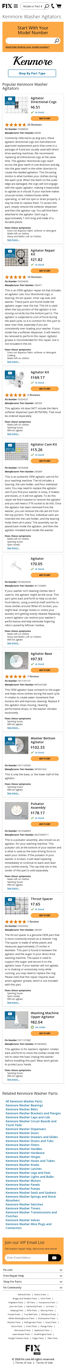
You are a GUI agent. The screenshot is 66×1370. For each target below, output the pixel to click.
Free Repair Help (13, 1275)
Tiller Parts (52, 1338)
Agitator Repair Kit (43, 252)
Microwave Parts (22, 1330)
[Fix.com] (7, 6)
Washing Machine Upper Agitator (45, 1015)
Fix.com (7, 1270)
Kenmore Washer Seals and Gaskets (31, 1192)
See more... (13, 239)
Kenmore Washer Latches (24, 1169)
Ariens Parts (40, 1294)
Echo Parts (46, 1298)
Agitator (37, 558)
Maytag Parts (17, 1310)
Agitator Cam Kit (44, 444)
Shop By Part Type (32, 73)
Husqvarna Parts (47, 1302)
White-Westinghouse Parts (21, 1318)
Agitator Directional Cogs (44, 100)
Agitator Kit (40, 372)
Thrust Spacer (42, 899)
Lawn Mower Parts (21, 1334)
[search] (46, 6)
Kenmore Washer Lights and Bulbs (30, 1177)
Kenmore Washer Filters (22, 1145)
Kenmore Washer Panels (23, 1185)
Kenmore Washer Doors (22, 1133)
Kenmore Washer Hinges (23, 1157)
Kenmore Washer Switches (24, 1204)
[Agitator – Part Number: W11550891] (16, 565)
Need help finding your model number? (27, 46)
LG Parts (50, 1306)
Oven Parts (31, 1326)
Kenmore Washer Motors (23, 1181)
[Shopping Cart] (58, 6)
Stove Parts (16, 1326)
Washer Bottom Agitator (43, 740)
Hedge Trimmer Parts (18, 1338)
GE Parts (31, 1302)
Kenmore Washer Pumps (23, 1188)
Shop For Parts (12, 1281)
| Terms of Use (22, 1362)
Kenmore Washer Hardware (25, 1153)
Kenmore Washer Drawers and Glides (32, 1137)
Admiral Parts (24, 1294)
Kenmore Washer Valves (23, 1220)
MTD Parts (32, 1310)
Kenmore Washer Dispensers (26, 1129)
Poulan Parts (14, 1314)
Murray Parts (47, 1310)
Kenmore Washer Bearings (24, 1105)
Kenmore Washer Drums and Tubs (30, 1141)
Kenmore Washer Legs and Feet (28, 1173)
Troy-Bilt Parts (30, 1314)
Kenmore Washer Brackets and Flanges (33, 1113)
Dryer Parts (51, 1322)
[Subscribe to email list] (54, 1257)
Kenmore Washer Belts (22, 1109)
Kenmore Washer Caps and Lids (28, 1117)
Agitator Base (41, 653)
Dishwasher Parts (46, 1318)
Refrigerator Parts (33, 1322)
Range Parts (47, 1326)
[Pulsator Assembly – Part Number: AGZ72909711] (16, 811)
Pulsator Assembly (38, 806)
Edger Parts (38, 1338)
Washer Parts (14, 1322)
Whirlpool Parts (48, 1314)
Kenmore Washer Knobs (22, 1165)
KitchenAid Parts (34, 1306)
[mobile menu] (16, 6)
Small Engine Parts (43, 1334)
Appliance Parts (42, 1330)
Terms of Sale (44, 1362)
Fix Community (12, 1287)
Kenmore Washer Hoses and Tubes (30, 1161)
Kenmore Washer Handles (24, 1149)
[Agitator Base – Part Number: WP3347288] (16, 660)
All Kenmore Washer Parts (24, 1101)
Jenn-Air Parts (16, 1306)
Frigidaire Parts (15, 1302)
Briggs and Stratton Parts (25, 1298)
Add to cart (44, 118)
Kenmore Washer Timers (23, 1208)
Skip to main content (33, 17)
